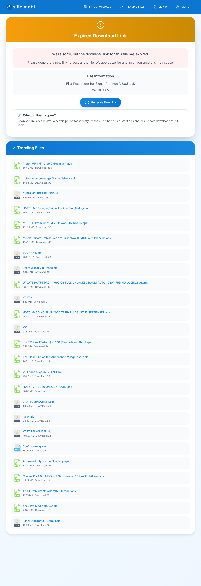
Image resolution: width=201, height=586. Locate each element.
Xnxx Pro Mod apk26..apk (40, 505)
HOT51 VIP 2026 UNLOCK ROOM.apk (47, 386)
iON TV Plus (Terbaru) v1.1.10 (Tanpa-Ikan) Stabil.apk (57, 342)
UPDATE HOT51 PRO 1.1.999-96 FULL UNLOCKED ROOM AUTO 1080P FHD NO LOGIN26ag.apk (85, 282)
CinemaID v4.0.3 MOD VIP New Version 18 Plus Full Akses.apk (63, 476)
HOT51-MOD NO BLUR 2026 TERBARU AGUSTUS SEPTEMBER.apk (66, 312)
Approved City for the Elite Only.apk (46, 461)
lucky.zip (28, 416)
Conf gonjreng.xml (34, 446)
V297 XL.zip (31, 297)
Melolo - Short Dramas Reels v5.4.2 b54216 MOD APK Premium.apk (67, 238)
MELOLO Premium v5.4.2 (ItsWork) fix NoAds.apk (55, 223)
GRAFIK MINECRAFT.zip (38, 401)
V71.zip (27, 327)
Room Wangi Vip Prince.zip (40, 267)
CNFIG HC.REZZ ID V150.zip (41, 193)
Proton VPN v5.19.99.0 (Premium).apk (47, 163)
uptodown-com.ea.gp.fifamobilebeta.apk (49, 178)
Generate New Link (103, 102)
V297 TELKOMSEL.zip (37, 431)
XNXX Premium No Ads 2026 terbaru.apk (49, 491)
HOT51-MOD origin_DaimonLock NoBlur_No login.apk (57, 208)
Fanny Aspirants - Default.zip (42, 520)
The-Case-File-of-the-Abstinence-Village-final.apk (55, 357)
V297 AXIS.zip (32, 252)
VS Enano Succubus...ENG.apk (42, 371)
